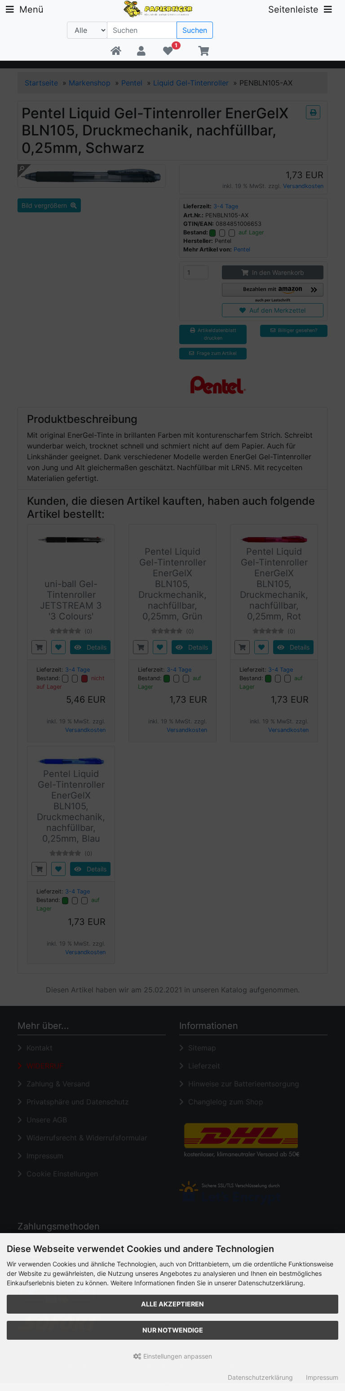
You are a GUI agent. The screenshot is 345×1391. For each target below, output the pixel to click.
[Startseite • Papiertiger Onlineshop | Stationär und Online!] (159, 8)
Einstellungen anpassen (177, 1356)
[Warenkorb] (203, 51)
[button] (141, 51)
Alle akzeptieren (172, 1304)
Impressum (322, 1377)
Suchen (194, 30)
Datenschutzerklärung (260, 1377)
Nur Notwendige (172, 1330)
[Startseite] (115, 51)
